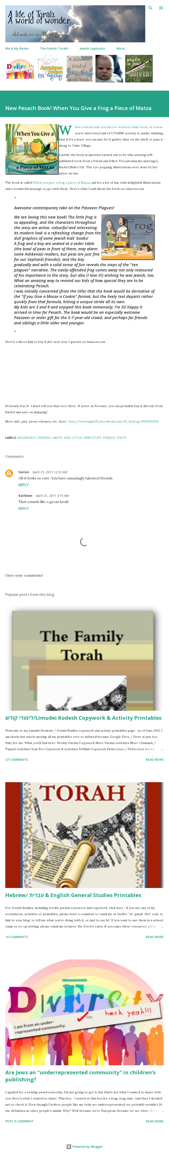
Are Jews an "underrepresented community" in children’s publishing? (80, 1076)
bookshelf (27, 438)
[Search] (150, 8)
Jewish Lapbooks (92, 48)
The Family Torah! (54, 48)
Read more (155, 759)
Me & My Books (17, 48)
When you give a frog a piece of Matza (61, 183)
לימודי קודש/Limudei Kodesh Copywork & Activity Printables (83, 717)
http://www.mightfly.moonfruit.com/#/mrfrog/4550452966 (113, 421)
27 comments (16, 759)
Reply (23, 484)
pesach (109, 438)
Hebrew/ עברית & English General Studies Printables (73, 895)
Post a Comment (19, 1121)
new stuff (92, 438)
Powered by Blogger (87, 1146)
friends (44, 438)
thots (121, 438)
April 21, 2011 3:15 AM (52, 496)
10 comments (16, 937)
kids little (73, 438)
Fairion (23, 472)
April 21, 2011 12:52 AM (50, 472)
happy (57, 438)
